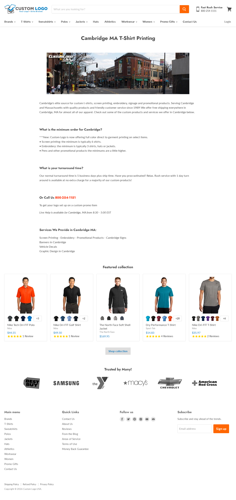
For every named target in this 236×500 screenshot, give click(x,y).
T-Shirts (26, 21)
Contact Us (190, 21)
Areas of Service (71, 438)
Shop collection (118, 351)
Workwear (128, 21)
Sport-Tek (150, 328)
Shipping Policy (11, 484)
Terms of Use (69, 443)
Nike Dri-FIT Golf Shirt (67, 324)
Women (148, 21)
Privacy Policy (47, 484)
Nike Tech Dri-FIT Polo (21, 324)
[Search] (184, 9)
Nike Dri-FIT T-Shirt (204, 324)
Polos (64, 21)
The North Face (107, 332)
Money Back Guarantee (75, 448)
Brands (9, 21)
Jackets (81, 21)
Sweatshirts (46, 21)
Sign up (221, 429)
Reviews (67, 428)
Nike (9, 328)
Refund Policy (29, 484)
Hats (96, 21)
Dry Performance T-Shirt (161, 324)
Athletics (110, 21)
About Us (67, 423)
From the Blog (70, 433)
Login (227, 21)
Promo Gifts (168, 21)
